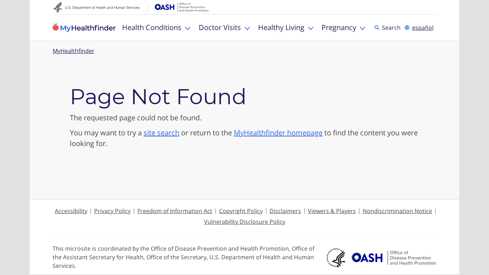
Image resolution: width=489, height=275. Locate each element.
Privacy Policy (112, 211)
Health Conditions (151, 27)
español (423, 28)
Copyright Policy (241, 211)
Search (392, 27)
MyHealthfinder (84, 28)
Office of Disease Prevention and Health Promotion (181, 7)
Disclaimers (285, 211)
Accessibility (71, 211)
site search (161, 133)
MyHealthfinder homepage (278, 133)
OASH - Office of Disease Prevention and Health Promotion (393, 258)
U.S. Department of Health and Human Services (101, 7)
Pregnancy (338, 27)
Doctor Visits (220, 27)
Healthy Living (281, 27)
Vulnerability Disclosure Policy (244, 222)
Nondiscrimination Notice (397, 211)
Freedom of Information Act (174, 211)
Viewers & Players (332, 211)
